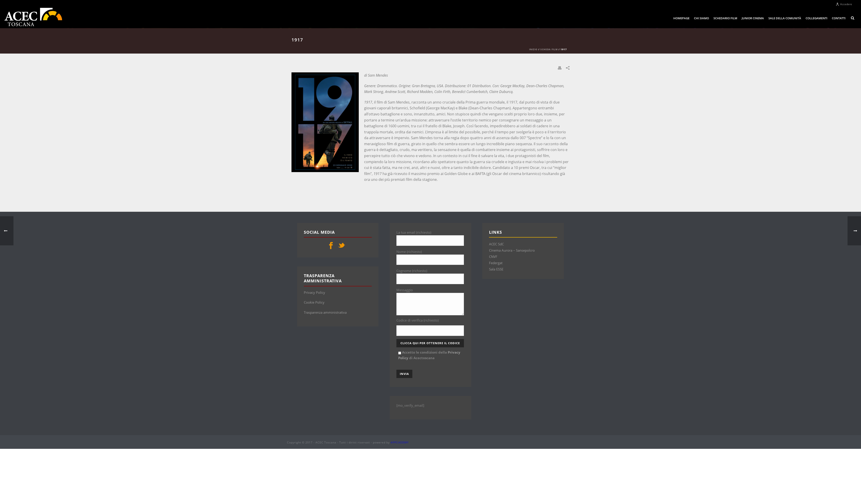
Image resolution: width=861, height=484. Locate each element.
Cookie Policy (314, 302)
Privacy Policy (314, 292)
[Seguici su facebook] (331, 246)
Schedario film (725, 18)
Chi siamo (701, 18)
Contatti (839, 18)
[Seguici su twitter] (341, 246)
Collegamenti (816, 18)
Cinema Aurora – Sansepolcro (512, 250)
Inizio (533, 49)
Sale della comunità (784, 18)
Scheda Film (549, 49)
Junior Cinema (753, 18)
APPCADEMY (400, 442)
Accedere (846, 4)
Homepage (681, 18)
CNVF (493, 257)
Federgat (495, 263)
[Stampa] (559, 67)
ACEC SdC (496, 244)
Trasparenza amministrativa (325, 312)
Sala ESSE (496, 269)
